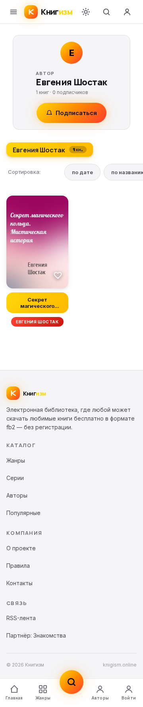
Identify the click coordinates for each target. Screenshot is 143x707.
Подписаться (76, 113)
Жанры (42, 697)
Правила (18, 565)
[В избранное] (58, 274)
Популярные (23, 512)
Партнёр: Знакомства (36, 635)
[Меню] (13, 11)
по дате (82, 172)
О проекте (21, 548)
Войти (129, 697)
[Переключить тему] (85, 11)
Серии (15, 478)
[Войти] (127, 11)
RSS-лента (21, 618)
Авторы (100, 697)
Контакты (19, 583)
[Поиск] (106, 11)
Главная (14, 697)
